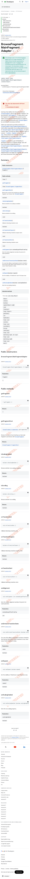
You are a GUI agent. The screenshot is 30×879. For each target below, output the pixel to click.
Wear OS (3, 792)
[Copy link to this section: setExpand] (9, 661)
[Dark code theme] (28, 365)
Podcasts (3, 767)
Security (3, 758)
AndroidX (7, 62)
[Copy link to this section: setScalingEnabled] (14, 695)
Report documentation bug (7, 841)
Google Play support (5, 843)
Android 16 (3, 807)
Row (2, 134)
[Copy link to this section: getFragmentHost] (14, 421)
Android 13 (3, 814)
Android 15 (3, 809)
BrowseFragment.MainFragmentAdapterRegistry (14, 126)
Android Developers (5, 11)
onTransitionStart (8, 240)
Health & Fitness (4, 778)
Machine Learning (5, 775)
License (7, 868)
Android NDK (4, 833)
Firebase (3, 859)
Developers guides (5, 826)
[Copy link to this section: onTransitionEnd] (12, 517)
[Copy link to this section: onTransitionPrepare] (15, 537)
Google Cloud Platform (6, 861)
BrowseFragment (5, 113)
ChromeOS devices (5, 795)
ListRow (9, 133)
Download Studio (5, 831)
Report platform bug (5, 839)
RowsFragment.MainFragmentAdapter (11, 92)
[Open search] (20, 2)
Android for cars (4, 797)
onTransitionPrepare (8, 230)
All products (4, 863)
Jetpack (19, 62)
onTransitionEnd (7, 220)
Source (2, 761)
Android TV (3, 799)
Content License (15, 737)
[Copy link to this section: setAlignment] (11, 588)
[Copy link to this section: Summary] (10, 160)
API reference (6, 7)
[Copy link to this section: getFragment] (10, 394)
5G (2, 784)
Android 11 (3, 818)
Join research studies (5, 845)
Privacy (2, 782)
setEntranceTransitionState (10, 260)
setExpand (5, 273)
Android (3, 754)
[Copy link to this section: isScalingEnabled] (13, 454)
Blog (2, 765)
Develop (12, 11)
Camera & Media (5, 780)
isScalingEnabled (7, 201)
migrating (7, 67)
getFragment (6, 183)
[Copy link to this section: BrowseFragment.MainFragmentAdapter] (2, 359)
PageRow (14, 133)
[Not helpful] (12, 14)
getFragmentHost (7, 190)
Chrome (3, 857)
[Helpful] (10, 14)
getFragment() (13, 115)
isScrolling (6, 211)
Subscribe (19, 872)
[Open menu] (2, 1)
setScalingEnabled (8, 282)
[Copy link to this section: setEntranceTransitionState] (20, 624)
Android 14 (3, 812)
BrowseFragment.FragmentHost (14, 186)
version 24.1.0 (8, 35)
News (2, 763)
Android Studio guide (6, 824)
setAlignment (6, 249)
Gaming (3, 773)
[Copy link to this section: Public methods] (15, 389)
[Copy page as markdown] (17, 51)
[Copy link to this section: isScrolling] (8, 486)
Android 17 (3, 805)
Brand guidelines (14, 868)
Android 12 (3, 816)
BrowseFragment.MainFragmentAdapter (13, 129)
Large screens (4, 790)
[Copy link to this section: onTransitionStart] (13, 568)
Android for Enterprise (6, 756)
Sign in (26, 1)
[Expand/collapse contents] (9, 17)
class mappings (11, 72)
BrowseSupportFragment (13, 107)
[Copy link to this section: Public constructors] (18, 352)
